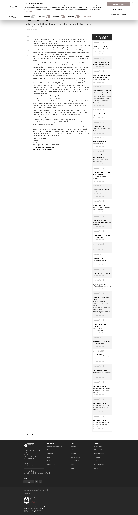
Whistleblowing (51, 464)
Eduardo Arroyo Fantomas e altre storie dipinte (102, 236)
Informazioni (50, 443)
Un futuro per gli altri (99, 205)
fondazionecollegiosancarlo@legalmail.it (37, 473)
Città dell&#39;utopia (99, 386)
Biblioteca (73, 450)
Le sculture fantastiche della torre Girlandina (102, 173)
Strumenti (96, 443)
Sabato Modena (37, 19)
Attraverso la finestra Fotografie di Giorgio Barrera (99, 261)
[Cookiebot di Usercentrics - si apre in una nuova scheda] (14, 17)
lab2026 (72, 468)
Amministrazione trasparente (54, 446)
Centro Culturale (75, 453)
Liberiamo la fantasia (99, 126)
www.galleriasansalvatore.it (43, 149)
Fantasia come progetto (100, 248)
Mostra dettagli (86, 16)
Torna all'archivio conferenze (37, 435)
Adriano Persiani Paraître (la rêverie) (102, 115)
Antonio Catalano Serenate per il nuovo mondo (101, 156)
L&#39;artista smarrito (100, 370)
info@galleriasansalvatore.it (43, 147)
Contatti (96, 468)
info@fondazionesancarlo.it (33, 466)
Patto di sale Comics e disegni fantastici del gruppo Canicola (102, 222)
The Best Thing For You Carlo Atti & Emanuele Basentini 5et (102, 92)
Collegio (73, 464)
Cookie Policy (28, 11)
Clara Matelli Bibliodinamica (102, 341)
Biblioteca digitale (98, 446)
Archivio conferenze (99, 453)
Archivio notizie (98, 461)
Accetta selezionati (118, 9)
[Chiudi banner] (132, 2)
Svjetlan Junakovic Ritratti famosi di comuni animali (101, 63)
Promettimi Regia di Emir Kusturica (101, 298)
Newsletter (97, 457)
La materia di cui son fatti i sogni (101, 191)
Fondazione (73, 446)
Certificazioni (50, 450)
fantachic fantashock (99, 142)
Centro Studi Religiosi (76, 457)
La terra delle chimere (100, 46)
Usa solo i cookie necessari (118, 14)
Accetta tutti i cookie (118, 4)
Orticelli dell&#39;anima (101, 355)
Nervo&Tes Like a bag (100, 284)
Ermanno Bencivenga (99, 51)
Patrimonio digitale (99, 450)
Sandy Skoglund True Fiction (102, 273)
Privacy (49, 457)
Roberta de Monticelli (99, 375)
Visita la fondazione (99, 464)
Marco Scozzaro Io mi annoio (100, 325)
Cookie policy (50, 453)
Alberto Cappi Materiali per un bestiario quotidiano (101, 76)
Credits (49, 461)
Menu (72, 443)
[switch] (48, 16)
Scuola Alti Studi (75, 461)
